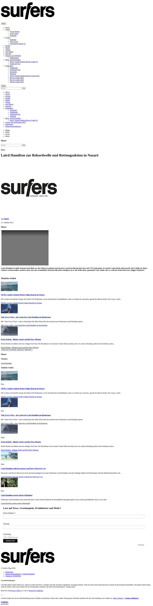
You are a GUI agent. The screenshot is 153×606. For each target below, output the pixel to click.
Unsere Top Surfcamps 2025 (15, 122)
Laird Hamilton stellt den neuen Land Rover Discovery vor (23, 468)
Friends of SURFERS (13, 56)
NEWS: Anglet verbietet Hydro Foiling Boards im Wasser (23, 295)
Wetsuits (13, 74)
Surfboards (14, 68)
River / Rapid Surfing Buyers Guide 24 (24, 62)
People (7, 46)
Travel (7, 30)
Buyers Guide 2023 (17, 78)
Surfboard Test (15, 64)
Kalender (13, 40)
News (7, 28)
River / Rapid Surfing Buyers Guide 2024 (24, 76)
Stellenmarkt (14, 58)
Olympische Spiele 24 (17, 44)
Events (7, 38)
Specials (8, 54)
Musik (7, 48)
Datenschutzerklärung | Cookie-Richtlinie (20, 574)
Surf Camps (14, 34)
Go (24, 88)
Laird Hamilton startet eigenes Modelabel (16, 495)
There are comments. (17, 350)
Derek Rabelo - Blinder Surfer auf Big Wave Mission (21, 339)
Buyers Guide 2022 (17, 80)
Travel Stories (15, 32)
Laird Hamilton (6, 363)
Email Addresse (9, 513)
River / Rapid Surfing (13, 60)
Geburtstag (7, 534)
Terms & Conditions (36, 591)
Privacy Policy (16, 591)
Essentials (13, 72)
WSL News (14, 42)
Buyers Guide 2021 (17, 82)
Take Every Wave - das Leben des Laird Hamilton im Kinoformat (26, 317)
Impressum (9, 124)
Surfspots (13, 36)
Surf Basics (9, 52)
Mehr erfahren (118, 598)
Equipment (9, 66)
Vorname (6, 524)
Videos (7, 50)
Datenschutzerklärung (13, 126)
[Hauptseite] (27, 18)
